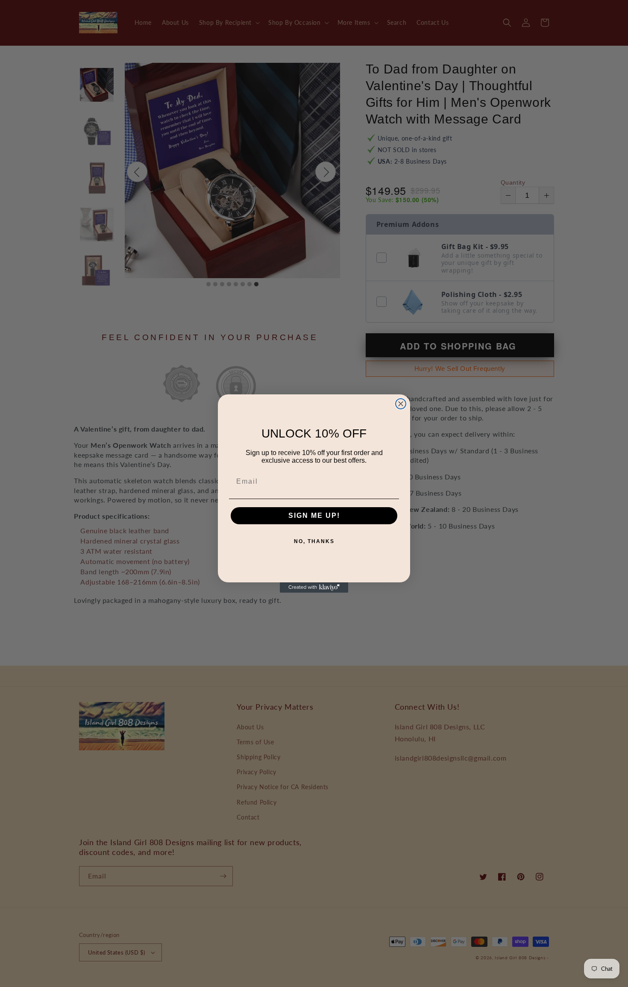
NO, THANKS (314, 541)
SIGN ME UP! (314, 515)
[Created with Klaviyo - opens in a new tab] (314, 587)
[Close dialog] (401, 404)
